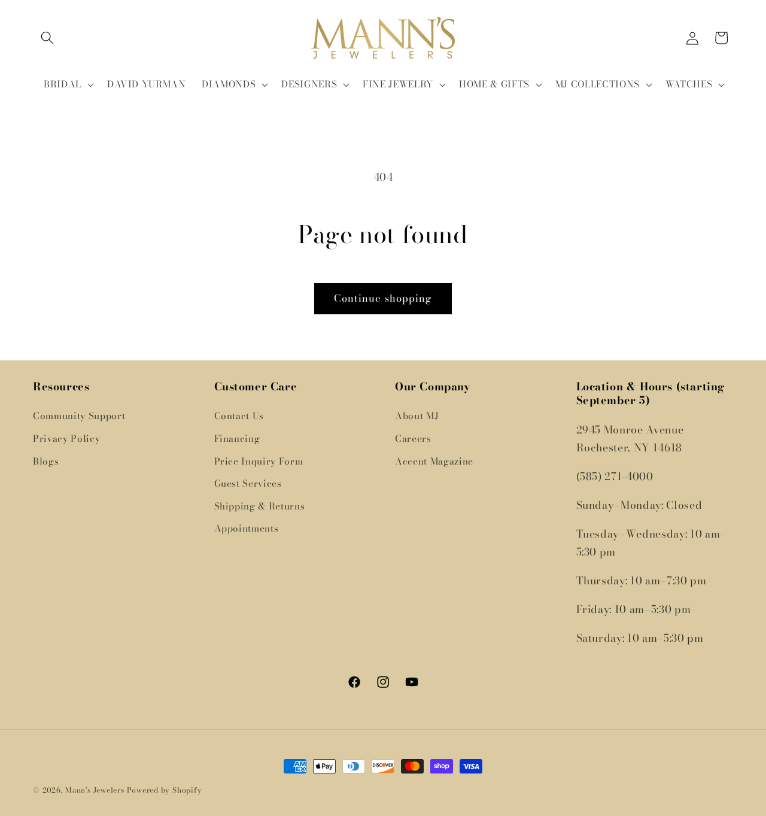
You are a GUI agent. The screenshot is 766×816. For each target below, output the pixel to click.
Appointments (246, 528)
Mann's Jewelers (94, 790)
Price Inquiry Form (258, 461)
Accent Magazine (434, 461)
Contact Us (239, 416)
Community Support (79, 416)
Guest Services (248, 483)
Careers (413, 438)
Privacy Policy (66, 438)
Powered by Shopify (164, 790)
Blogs (46, 461)
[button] (47, 37)
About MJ (417, 416)
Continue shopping (383, 298)
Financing (237, 438)
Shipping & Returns (259, 506)
